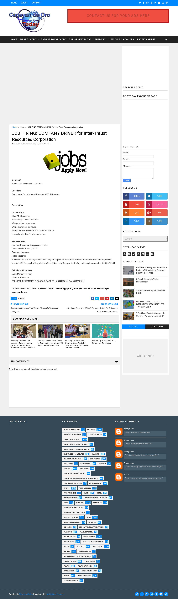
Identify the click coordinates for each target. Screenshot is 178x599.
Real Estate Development (93, 542)
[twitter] (140, 3)
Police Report (70, 537)
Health (86, 493)
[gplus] (147, 3)
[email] (159, 3)
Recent (133, 327)
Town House (90, 561)
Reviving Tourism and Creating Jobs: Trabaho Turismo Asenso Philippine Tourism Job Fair (76, 344)
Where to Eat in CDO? (55, 39)
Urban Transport (89, 571)
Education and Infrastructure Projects (81, 478)
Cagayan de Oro (95, 435)
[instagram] (151, 3)
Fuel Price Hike (70, 493)
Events (67, 488)
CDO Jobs (128, 39)
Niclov (126, 474)
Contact (36, 3)
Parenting (68, 532)
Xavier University (71, 581)
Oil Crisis (68, 527)
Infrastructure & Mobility (96, 498)
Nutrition (92, 522)
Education (84, 469)
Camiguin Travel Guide (73, 459)
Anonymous (129, 429)
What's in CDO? (29, 39)
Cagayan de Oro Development (76, 444)
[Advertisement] (32, 65)
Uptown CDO (69, 571)
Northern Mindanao (72, 522)
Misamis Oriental (71, 517)
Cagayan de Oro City (72, 439)
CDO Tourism (85, 464)
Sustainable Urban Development (77, 556)
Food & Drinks (85, 488)
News (88, 517)
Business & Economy (72, 435)
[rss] (155, 3)
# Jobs (21, 298)
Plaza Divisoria (86, 532)
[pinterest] (166, 3)
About (24, 3)
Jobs (22, 127)
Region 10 (80, 547)
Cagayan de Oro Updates (74, 454)
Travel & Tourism (85, 566)
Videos (66, 576)
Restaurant (98, 547)
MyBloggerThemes (55, 594)
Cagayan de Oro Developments (76, 449)
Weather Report (84, 576)
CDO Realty (68, 464)
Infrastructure (70, 498)
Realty (66, 547)
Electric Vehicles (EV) (73, 483)
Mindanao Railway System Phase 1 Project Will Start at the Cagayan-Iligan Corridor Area (151, 270)
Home (14, 3)
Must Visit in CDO (81, 39)
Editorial (67, 469)
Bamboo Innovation (72, 430)
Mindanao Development (73, 508)
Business (100, 39)
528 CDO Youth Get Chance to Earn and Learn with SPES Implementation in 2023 (50, 343)
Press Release (89, 537)
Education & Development (74, 473)
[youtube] (163, 3)
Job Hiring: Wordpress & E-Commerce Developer (103, 342)
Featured (157, 327)
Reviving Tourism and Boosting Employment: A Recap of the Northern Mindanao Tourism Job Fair (23, 344)
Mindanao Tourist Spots (74, 512)
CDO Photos (95, 459)
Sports (67, 551)
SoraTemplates (26, 594)
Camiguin (95, 454)
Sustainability (85, 551)
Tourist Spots (70, 561)
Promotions (69, 542)
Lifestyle (114, 39)
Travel (66, 566)
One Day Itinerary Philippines (91, 527)
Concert (102, 464)
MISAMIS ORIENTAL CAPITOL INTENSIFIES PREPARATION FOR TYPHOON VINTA (150, 304)
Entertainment (146, 39)
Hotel (99, 493)
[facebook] (143, 3)
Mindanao (97, 503)
